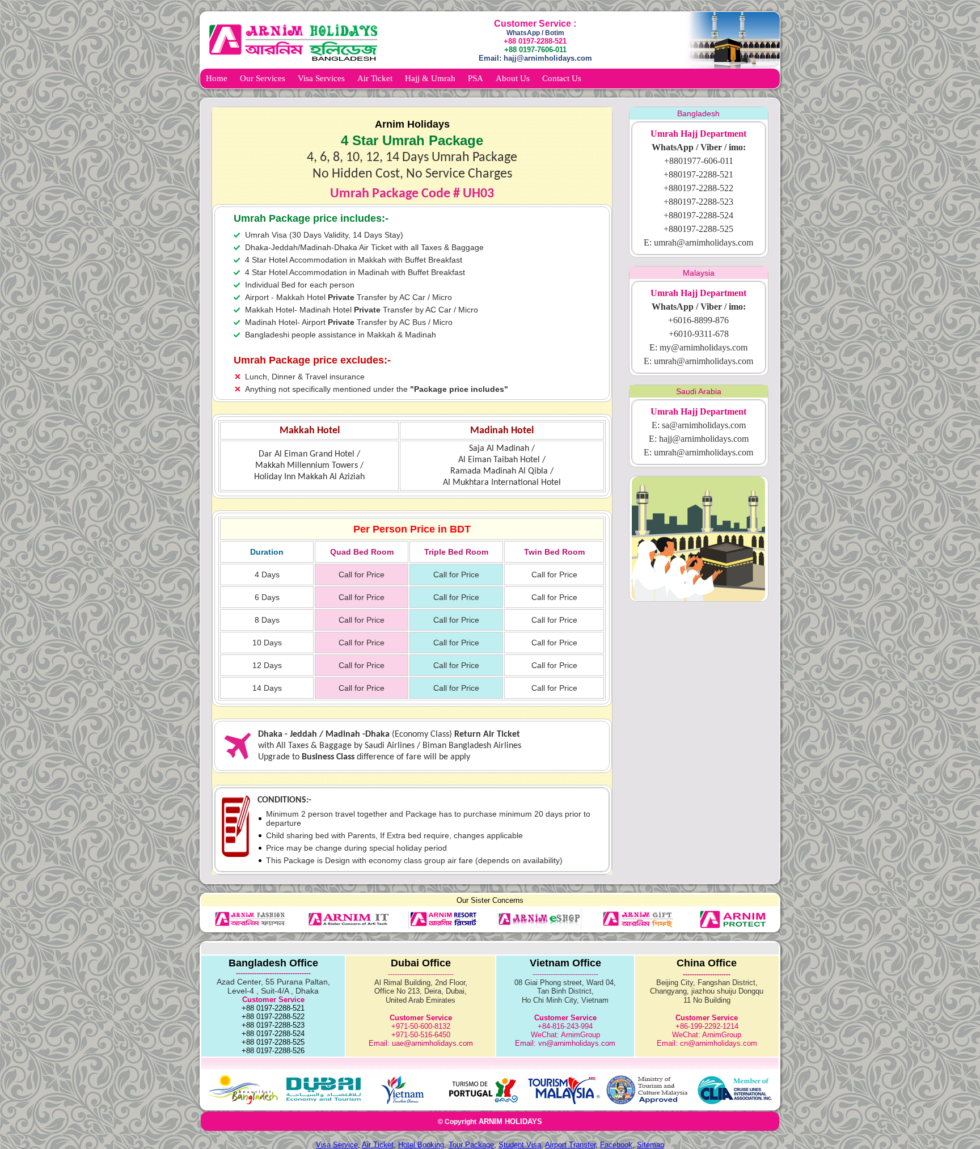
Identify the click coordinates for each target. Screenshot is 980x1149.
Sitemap (650, 1144)
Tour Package (471, 1144)
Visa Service (337, 1144)
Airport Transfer (570, 1144)
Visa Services (321, 78)
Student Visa (520, 1144)
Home (216, 78)
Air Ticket (374, 78)
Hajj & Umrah (430, 78)
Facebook (616, 1144)
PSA (475, 78)
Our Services (262, 78)
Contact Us (561, 78)
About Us (513, 78)
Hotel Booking (421, 1144)
